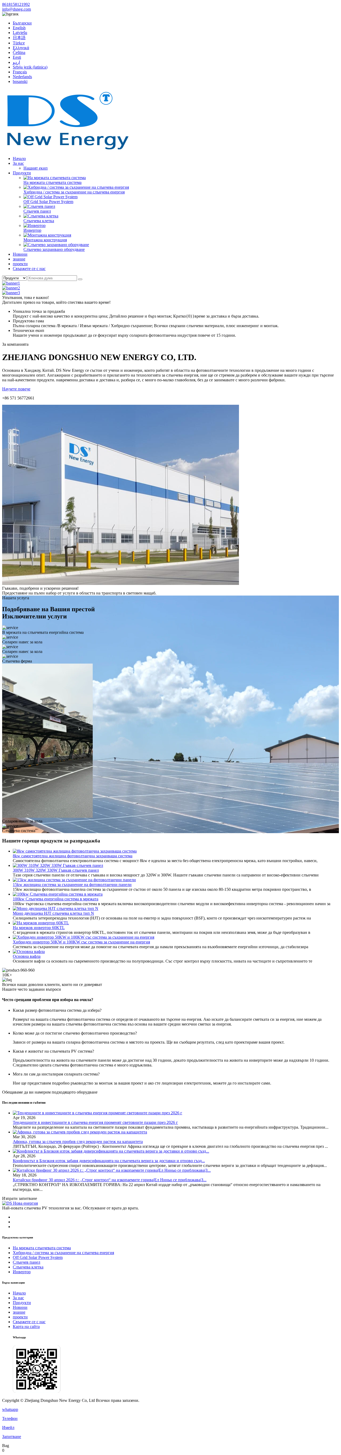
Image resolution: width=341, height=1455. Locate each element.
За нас (18, 163)
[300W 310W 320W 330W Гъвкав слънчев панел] (58, 865)
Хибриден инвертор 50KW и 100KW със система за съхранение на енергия (81, 942)
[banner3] (11, 292)
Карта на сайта (26, 1326)
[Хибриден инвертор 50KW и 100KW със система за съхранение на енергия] (83, 937)
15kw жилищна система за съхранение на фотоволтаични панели (72, 884)
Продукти (22, 173)
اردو (16, 62)
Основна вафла (26, 956)
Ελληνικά (21, 47)
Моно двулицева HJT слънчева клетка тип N (53, 913)
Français (20, 72)
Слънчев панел (37, 211)
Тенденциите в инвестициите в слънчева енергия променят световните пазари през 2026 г (95, 1122)
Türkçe (19, 43)
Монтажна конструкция (45, 240)
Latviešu (20, 32)
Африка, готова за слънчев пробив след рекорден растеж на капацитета (78, 1141)
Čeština (19, 52)
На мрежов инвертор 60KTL (39, 927)
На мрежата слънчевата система (52, 182)
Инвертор (32, 230)
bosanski (20, 81)
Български (22, 23)
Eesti (17, 57)
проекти (20, 264)
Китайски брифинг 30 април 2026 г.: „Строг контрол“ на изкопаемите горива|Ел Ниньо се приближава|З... (109, 1180)
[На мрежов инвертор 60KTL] (41, 923)
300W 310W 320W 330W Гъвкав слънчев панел (56, 870)
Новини (20, 254)
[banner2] (11, 288)
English (19, 28)
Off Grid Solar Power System (48, 201)
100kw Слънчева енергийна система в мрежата (55, 899)
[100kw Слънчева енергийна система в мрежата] (58, 894)
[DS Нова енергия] (67, 149)
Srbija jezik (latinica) (30, 67)
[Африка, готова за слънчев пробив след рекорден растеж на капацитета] (80, 1132)
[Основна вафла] (29, 951)
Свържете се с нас (29, 268)
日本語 (19, 37)
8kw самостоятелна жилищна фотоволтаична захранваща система (72, 856)
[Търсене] (80, 279)
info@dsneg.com (16, 9)
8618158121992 (16, 4)
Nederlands (22, 76)
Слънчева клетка (38, 220)
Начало (19, 158)
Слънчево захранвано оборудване (54, 249)
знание (19, 259)
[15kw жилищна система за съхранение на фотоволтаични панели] (74, 880)
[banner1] (11, 283)
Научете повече (16, 389)
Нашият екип (35, 168)
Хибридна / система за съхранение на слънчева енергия (74, 192)
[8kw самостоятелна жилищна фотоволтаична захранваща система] (75, 851)
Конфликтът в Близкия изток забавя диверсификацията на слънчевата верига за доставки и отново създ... (109, 1160)
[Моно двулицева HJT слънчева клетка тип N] (55, 908)
